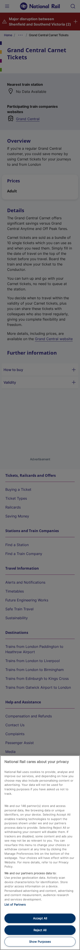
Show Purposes (40, 941)
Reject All (40, 930)
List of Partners (15, 904)
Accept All (40, 918)
